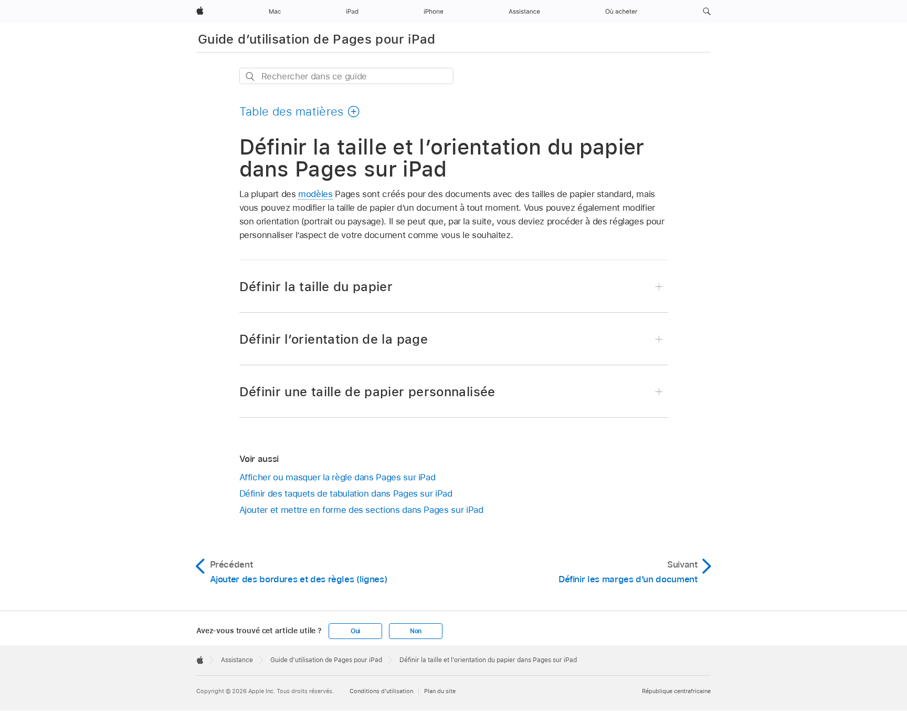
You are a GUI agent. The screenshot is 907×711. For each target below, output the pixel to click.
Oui (355, 631)
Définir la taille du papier (316, 286)
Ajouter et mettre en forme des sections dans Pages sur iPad (361, 509)
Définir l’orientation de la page (333, 339)
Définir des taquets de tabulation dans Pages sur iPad (345, 493)
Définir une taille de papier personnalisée (367, 391)
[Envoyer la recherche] (250, 76)
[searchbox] (346, 76)
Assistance (237, 660)
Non (415, 631)
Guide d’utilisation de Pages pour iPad (317, 39)
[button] (707, 11)
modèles (315, 194)
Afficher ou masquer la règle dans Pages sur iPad (337, 477)
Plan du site (440, 691)
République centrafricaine (676, 691)
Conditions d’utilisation (381, 691)
